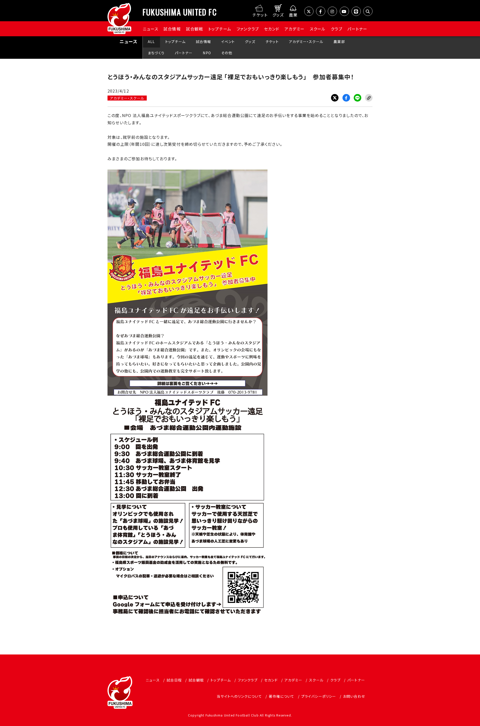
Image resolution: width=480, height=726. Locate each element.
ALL (151, 41)
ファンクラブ (247, 29)
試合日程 (174, 679)
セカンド (272, 29)
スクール (318, 29)
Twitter (334, 98)
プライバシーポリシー (318, 696)
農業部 (339, 41)
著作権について (281, 696)
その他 (226, 52)
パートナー (357, 29)
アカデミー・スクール (306, 41)
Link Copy (368, 98)
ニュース (150, 29)
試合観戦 (194, 29)
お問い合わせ (354, 696)
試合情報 (172, 29)
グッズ (250, 41)
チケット (272, 41)
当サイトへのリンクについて (239, 696)
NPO (207, 52)
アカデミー (294, 29)
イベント (228, 41)
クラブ (336, 29)
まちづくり (156, 52)
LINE (357, 98)
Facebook (346, 98)
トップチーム (219, 29)
